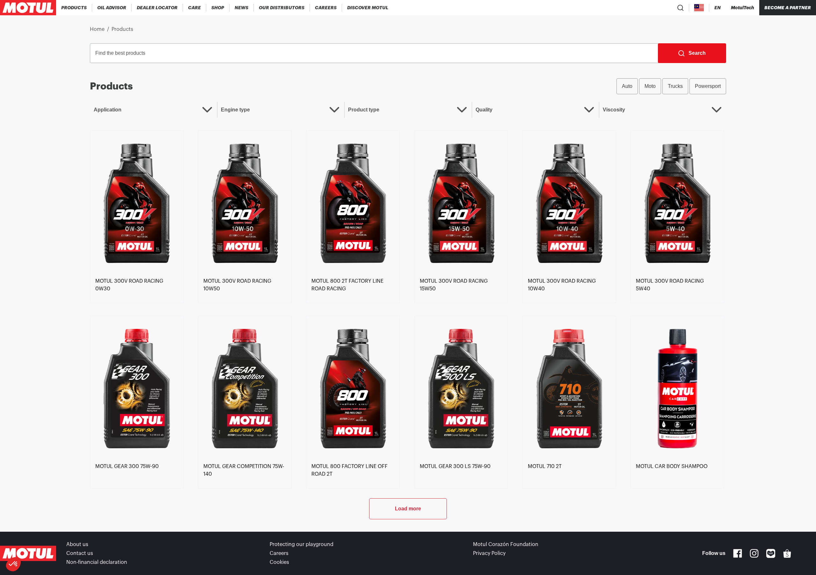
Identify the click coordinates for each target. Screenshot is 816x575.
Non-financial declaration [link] (96, 562)
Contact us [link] (79, 553)
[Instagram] (754, 553)
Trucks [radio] (675, 86)
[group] (671, 86)
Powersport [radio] (708, 86)
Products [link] (122, 29)
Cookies (279, 562)
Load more (408, 508)
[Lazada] (771, 553)
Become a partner (787, 7)
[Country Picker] (699, 7)
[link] (194, 7)
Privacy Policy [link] (489, 553)
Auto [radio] (627, 86)
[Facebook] (737, 553)
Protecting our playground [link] (301, 544)
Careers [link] (279, 553)
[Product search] (680, 7)
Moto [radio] (650, 86)
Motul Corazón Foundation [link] (505, 544)
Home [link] (97, 29)
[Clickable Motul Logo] (28, 7)
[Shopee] (787, 553)
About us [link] (77, 544)
